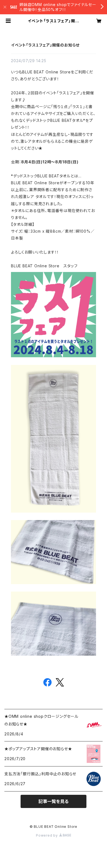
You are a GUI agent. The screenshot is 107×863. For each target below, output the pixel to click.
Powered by (47, 835)
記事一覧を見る (53, 801)
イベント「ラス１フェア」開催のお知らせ (45, 45)
